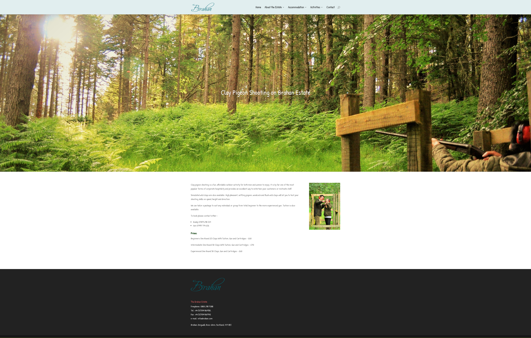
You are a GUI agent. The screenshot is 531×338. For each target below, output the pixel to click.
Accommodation (296, 7)
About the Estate (273, 7)
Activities (315, 7)
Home (258, 7)
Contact (330, 7)
